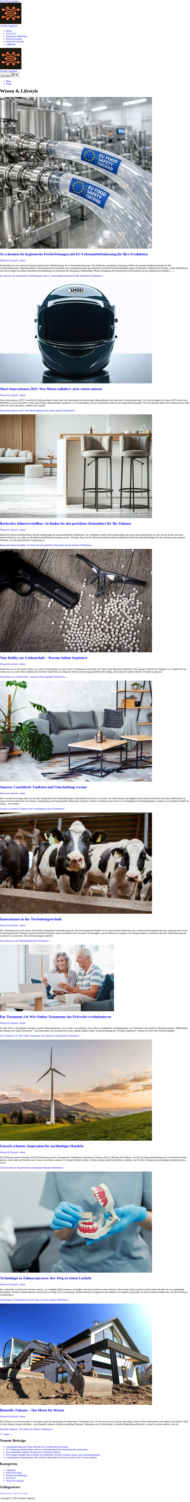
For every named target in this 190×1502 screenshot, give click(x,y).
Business (11, 1493)
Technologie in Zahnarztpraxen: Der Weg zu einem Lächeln (45, 1278)
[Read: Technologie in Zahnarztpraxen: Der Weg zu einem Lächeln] (76, 1272)
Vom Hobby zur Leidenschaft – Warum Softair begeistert (43, 658)
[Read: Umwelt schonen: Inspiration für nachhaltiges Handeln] (76, 1140)
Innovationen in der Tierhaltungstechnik (31, 919)
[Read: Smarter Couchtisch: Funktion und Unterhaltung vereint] (76, 781)
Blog (8, 81)
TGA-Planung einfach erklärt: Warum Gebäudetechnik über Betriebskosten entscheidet (46, 1449)
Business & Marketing (16, 36)
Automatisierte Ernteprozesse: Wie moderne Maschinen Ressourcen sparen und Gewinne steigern (51, 1457)
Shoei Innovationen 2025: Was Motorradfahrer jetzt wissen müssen (51, 389)
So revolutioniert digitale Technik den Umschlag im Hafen (33, 1452)
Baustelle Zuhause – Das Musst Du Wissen (32, 1410)
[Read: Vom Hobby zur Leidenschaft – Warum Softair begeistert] (76, 651)
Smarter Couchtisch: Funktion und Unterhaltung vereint (43, 787)
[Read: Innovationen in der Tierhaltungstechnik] (76, 913)
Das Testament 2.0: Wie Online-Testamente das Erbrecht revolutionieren (55, 1017)
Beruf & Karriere (14, 39)
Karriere (17, 1493)
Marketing (24, 1493)
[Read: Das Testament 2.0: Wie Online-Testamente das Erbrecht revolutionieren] (57, 1010)
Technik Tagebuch (8, 26)
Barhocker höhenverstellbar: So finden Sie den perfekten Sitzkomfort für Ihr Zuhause (65, 523)
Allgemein (11, 44)
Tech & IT (11, 33)
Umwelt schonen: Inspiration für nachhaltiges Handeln (41, 1146)
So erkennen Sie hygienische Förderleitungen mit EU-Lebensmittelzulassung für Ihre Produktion (74, 254)
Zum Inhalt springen (9, 1)
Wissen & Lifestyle (15, 41)
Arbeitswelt (4, 1493)
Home (9, 31)
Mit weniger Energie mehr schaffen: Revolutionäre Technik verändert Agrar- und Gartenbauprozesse (53, 1455)
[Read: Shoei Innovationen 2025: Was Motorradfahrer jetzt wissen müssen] (76, 382)
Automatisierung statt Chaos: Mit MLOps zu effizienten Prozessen (37, 1447)
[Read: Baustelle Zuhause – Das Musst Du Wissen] (76, 1404)
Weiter (8, 1434)
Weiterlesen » (52, 276)
